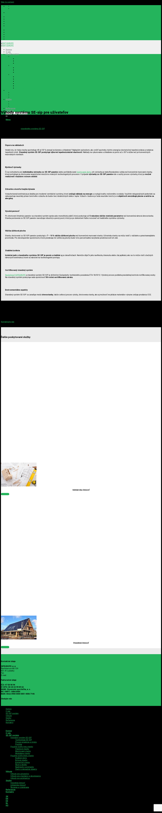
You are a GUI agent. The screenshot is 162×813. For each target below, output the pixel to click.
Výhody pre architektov (20, 97)
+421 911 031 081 (12, 673)
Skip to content (7, 2)
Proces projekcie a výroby (26, 61)
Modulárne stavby (22, 72)
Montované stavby (23, 70)
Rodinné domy (21, 77)
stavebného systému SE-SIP (33, 129)
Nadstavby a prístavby (24, 86)
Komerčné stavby (22, 81)
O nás (8, 52)
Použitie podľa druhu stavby (22, 74)
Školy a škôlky (21, 83)
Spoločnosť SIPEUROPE (15, 275)
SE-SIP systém (12, 54)
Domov (9, 50)
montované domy (84, 172)
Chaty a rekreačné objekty (26, 88)
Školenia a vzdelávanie (19, 106)
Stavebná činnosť (17, 102)
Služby (9, 99)
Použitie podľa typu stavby (21, 65)
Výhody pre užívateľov (19, 92)
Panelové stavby (22, 68)
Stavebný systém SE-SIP (21, 56)
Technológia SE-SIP (23, 59)
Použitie (18, 63)
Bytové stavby (21, 79)
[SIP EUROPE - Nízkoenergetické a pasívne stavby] (7, 44)
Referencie (10, 108)
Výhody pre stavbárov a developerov (25, 95)
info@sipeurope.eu (14, 675)
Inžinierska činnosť (18, 104)
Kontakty (9, 722)
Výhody (9, 90)
